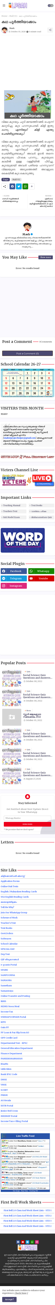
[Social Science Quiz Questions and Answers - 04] (11, 756)
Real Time (24, 1191)
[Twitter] (19, 186)
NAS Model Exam (11, 517)
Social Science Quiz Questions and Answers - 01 (37, 696)
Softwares (6, 938)
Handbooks (32, 1188)
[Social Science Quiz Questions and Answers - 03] (11, 736)
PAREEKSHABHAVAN (11, 1058)
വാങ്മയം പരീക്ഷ (38, 511)
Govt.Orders (7, 933)
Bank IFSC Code (9, 1074)
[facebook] (18, 1242)
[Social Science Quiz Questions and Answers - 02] (11, 678)
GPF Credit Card (9, 1037)
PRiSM (4, 1095)
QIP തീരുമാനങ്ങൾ (10, 959)
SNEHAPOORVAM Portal (13, 1017)
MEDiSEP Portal (9, 1116)
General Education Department (17, 1048)
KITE (3, 1022)
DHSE (4, 1079)
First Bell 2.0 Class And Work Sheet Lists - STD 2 (27, 1215)
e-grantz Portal (9, 964)
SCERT (4, 1090)
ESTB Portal (7, 1105)
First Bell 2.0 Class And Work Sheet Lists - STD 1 (27, 1210)
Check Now (20, 1293)
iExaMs (4, 1064)
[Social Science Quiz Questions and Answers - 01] (11, 697)
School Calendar (9, 943)
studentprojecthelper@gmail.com (19, 438)
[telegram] (27, 1242)
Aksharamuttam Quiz (41, 517)
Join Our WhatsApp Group (14, 912)
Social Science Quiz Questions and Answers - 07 (37, 774)
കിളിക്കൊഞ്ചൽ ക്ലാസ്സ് (13, 876)
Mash (26, 234)
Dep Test (5, 954)
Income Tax (7, 1011)
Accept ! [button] (9, 1299)
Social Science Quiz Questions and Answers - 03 (37, 735)
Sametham (6, 985)
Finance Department (11, 1053)
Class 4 (40, 1141)
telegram (16, 578)
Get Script (16, 1191)
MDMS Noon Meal (10, 1006)
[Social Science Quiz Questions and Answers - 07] (11, 775)
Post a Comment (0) (27, 353)
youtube (43, 578)
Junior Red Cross (9, 1110)
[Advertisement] (27, 62)
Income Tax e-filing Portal (14, 1121)
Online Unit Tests (9, 886)
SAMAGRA (6, 980)
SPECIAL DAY (8, 949)
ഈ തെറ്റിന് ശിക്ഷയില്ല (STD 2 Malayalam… (25, 1163)
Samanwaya (7, 991)
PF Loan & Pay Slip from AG (15, 1032)
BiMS (3, 1001)
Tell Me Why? (7, 907)
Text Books (36, 505)
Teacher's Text (8, 923)
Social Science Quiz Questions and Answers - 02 (37, 676)
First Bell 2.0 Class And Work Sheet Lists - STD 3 (27, 1220)
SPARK (4, 970)
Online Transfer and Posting (15, 996)
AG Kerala (6, 1100)
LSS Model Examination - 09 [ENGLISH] (22, 1173)
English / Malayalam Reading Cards (19, 891)
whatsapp (43, 571)
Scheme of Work (9, 917)
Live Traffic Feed (25, 1136)
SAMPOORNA (8, 975)
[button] (51, 5)
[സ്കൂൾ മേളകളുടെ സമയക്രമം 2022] (11, 717)
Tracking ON (33, 1191)
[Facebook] (12, 186)
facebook (15, 571)
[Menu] (4, 6)
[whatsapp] (32, 1242)
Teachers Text (10, 511)
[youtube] (23, 1242)
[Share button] (32, 186)
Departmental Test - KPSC (14, 1043)
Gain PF (5, 1027)
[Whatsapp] (25, 186)
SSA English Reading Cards (15, 897)
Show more (45, 257)
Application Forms (10, 881)
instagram (16, 585)
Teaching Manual (11, 505)
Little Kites (6, 1069)
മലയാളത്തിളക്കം (9, 902)
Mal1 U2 (13, 16)
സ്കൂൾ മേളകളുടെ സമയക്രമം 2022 (32, 715)
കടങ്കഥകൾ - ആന (9, 1153)
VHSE (3, 1084)
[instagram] (37, 1242)
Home (4, 16)
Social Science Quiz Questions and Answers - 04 (37, 754)
